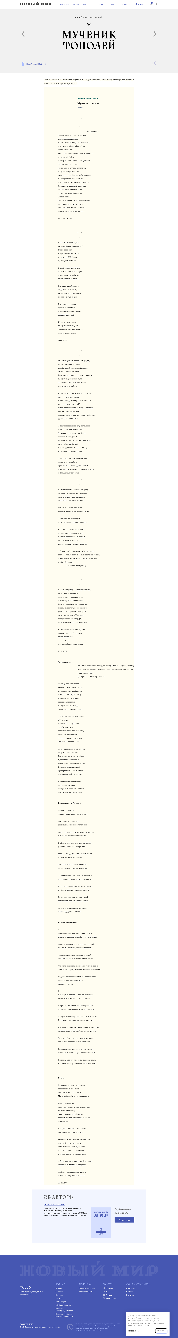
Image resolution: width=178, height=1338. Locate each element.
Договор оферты (86, 1292)
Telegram (109, 1288)
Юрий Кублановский (87, 98)
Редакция (99, 4)
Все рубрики (124, 4)
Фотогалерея (60, 1302)
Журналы (87, 4)
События (58, 1298)
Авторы (76, 4)
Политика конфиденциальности (64, 1309)
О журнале (65, 4)
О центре (130, 1292)
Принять (161, 1331)
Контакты (130, 1295)
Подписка (111, 4)
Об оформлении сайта (64, 1305)
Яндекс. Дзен (111, 1298)
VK (107, 1292)
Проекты (59, 1295)
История (58, 1288)
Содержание (124, 1220)
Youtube (109, 1295)
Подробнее (133, 1331)
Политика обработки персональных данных (64, 1315)
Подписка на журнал (87, 1288)
